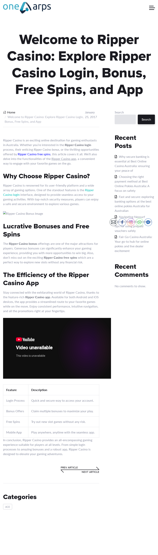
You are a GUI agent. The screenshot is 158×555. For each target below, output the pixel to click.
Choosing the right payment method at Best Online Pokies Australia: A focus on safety (132, 183)
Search (119, 112)
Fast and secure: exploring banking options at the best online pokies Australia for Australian (134, 203)
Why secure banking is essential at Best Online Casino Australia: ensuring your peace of (132, 163)
